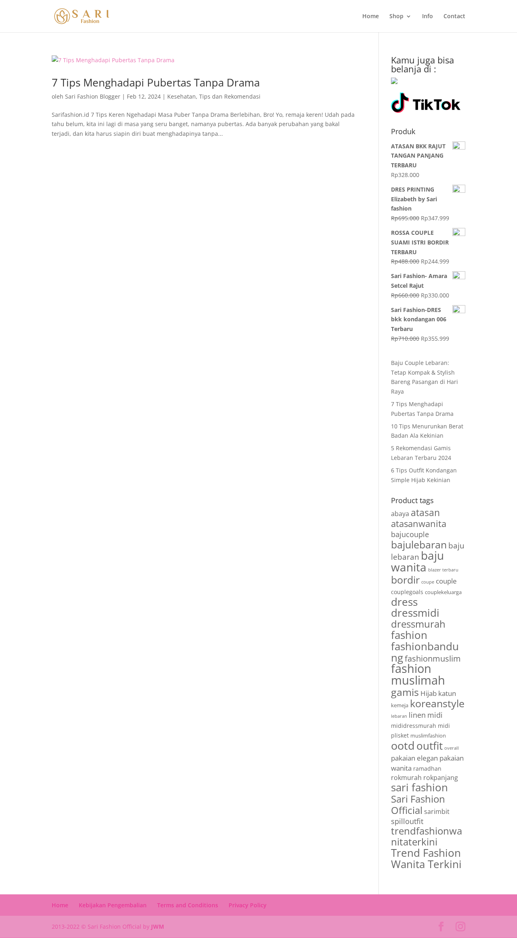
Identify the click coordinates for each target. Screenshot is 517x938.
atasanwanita (418, 523)
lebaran (399, 716)
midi (435, 715)
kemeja (399, 705)
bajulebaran (419, 544)
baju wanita (417, 561)
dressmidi (415, 613)
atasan (425, 512)
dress (404, 602)
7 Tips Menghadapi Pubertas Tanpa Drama (156, 82)
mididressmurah (413, 725)
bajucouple (410, 534)
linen (417, 715)
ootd (403, 745)
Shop (396, 16)
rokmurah (406, 777)
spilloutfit (407, 821)
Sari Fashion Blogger (92, 96)
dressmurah (418, 624)
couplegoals (407, 592)
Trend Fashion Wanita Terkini (426, 858)
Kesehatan (181, 96)
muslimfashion (428, 735)
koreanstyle (437, 703)
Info (427, 16)
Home (370, 16)
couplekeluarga (443, 592)
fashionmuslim (433, 658)
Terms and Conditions (187, 905)
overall (451, 748)
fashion (409, 635)
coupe (427, 582)
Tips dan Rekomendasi (230, 96)
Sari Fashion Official (418, 804)
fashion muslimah (418, 674)
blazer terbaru (443, 570)
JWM (157, 926)
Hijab (428, 693)
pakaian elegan (414, 758)
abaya (400, 513)
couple (446, 581)
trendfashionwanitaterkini (426, 836)
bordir (405, 579)
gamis (405, 692)
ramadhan (427, 768)
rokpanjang (440, 777)
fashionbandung (425, 651)
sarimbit (437, 811)
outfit (429, 746)
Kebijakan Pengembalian (113, 905)
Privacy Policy (248, 905)
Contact (454, 16)
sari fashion (419, 787)
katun (447, 693)
